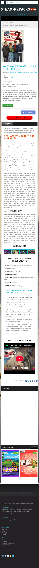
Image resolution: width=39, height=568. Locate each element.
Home (4, 22)
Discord (4, 541)
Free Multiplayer (7, 511)
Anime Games (17, 511)
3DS (24, 511)
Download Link (21, 117)
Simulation (34, 72)
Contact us (5, 534)
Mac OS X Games (16, 509)
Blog (3, 531)
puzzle (25, 72)
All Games (19, 72)
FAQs (3, 540)
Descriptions (7, 124)
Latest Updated (7, 513)
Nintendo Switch (27, 509)
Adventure (11, 22)
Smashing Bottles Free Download (27, 471)
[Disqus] (19, 419)
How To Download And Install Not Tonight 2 (19, 291)
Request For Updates (8, 543)
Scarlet (11, 77)
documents (26, 146)
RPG (29, 72)
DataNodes (8, 105)
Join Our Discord (29, 112)
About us (4, 529)
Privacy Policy (6, 533)
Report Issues (6, 545)
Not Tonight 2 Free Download (15, 75)
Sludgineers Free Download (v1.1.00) (9, 471)
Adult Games (6, 509)
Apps (28, 511)
